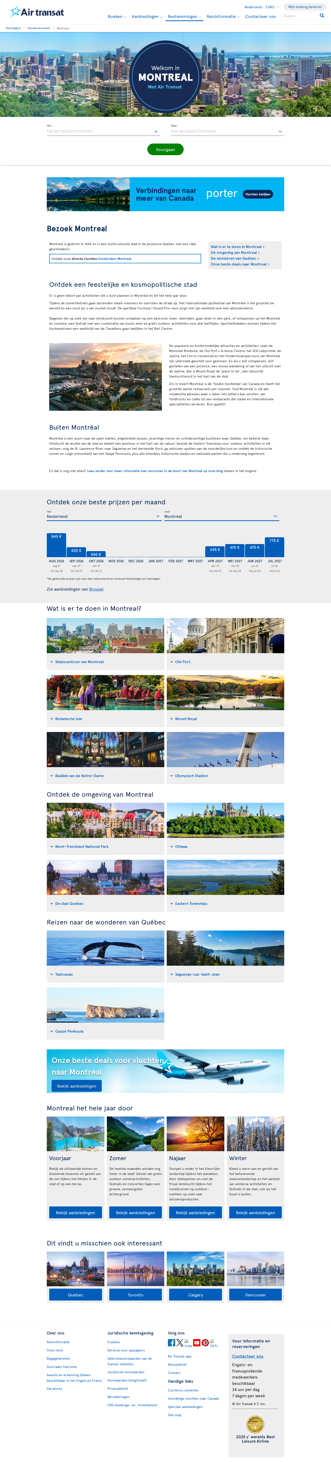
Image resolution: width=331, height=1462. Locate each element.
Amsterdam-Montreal (114, 258)
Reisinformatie (220, 16)
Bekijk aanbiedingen (76, 1086)
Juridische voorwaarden (125, 1372)
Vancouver (255, 1295)
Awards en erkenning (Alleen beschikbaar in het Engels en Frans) (74, 1378)
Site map (174, 1415)
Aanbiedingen (144, 16)
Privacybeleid (117, 1388)
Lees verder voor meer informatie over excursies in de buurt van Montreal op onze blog (155, 470)
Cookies (113, 1342)
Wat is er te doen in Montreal (236, 246)
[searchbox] (304, 15)
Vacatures (54, 1388)
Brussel (96, 589)
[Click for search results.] (322, 15)
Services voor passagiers (126, 1350)
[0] (116, 545)
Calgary (195, 1295)
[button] (165, 149)
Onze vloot (55, 1350)
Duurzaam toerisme (62, 1366)
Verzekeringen (118, 1396)
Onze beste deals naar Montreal (239, 263)
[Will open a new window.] (171, 1343)
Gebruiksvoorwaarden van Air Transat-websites (129, 1361)
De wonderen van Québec (233, 258)
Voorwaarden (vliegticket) (127, 1380)
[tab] (105, 644)
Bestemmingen (182, 16)
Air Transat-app (179, 1356)
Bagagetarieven (58, 1358)
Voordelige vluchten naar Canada (193, 1398)
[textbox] (103, 130)
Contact (174, 1372)
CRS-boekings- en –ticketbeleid (132, 1405)
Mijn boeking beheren (305, 6)
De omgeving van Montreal (234, 252)
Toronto (135, 1295)
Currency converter (183, 1390)
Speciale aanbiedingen (185, 1406)
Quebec (75, 1295)
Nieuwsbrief (177, 1364)
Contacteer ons (260, 16)
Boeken (114, 16)
